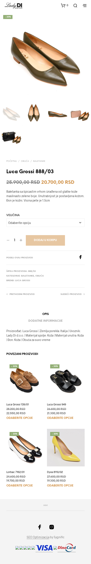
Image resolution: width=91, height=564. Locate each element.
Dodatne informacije (45, 321)
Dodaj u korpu (45, 240)
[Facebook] (81, 258)
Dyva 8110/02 (55, 472)
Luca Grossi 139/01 (17, 404)
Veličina (13, 215)
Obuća (25, 161)
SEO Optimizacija (38, 537)
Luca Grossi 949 (56, 404)
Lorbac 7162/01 (15, 472)
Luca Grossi (22, 280)
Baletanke (39, 161)
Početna (11, 161)
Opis (45, 314)
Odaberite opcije (19, 418)
